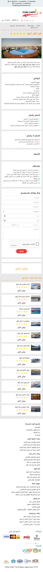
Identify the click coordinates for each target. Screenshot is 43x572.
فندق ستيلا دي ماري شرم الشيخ (30, 450)
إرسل (21, 251)
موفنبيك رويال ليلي (34, 480)
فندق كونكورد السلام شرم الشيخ (30, 447)
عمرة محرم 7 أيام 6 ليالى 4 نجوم (30, 519)
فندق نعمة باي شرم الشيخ (32, 445)
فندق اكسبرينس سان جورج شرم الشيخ (28, 487)
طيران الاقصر (36, 507)
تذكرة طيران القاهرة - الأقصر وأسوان (28, 510)
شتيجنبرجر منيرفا (35, 474)
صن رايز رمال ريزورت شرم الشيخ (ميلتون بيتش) (25, 492)
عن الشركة (15, 20)
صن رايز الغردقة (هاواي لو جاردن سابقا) (28, 495)
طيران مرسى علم (34, 502)
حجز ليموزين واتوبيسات (33, 430)
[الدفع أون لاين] (11, 536)
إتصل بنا (7, 20)
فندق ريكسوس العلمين (32, 457)
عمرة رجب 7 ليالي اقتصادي (31, 524)
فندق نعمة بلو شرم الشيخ (32, 460)
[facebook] (2, 20)
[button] (7, 48)
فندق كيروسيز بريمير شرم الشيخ (30, 489)
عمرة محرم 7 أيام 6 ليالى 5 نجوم (30, 522)
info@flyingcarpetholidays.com (21, 5)
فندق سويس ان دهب (33, 462)
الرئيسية (37, 427)
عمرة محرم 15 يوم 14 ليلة (32, 517)
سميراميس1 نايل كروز (33, 472)
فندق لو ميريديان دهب (33, 465)
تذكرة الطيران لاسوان (33, 504)
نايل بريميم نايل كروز (33, 477)
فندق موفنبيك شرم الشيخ (32, 442)
